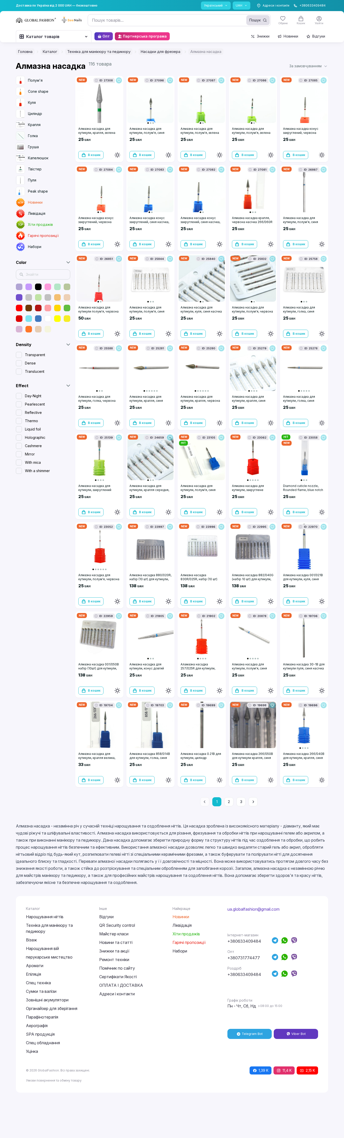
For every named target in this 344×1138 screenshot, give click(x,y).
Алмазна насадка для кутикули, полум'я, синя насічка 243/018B (249, 668)
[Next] (253, 801)
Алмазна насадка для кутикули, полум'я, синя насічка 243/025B (300, 222)
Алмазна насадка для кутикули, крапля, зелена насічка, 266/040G (96, 133)
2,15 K (310, 1070)
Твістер (35, 169)
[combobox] (179, 20)
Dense (30, 363)
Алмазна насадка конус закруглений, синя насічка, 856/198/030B (149, 222)
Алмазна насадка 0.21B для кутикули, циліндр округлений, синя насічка (201, 758)
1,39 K (263, 1070)
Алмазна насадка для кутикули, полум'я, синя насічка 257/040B (146, 133)
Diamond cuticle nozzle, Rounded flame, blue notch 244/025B (303, 490)
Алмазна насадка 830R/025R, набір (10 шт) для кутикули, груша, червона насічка (199, 581)
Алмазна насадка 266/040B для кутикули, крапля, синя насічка (303, 758)
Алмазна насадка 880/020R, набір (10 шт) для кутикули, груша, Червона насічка (150, 579)
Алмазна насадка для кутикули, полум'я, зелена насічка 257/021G (251, 133)
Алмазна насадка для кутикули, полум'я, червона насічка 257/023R (98, 579)
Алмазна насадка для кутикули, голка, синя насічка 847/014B (299, 401)
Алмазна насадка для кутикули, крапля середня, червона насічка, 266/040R (150, 490)
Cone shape (38, 91)
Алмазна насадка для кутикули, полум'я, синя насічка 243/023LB (146, 311)
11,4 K (287, 1070)
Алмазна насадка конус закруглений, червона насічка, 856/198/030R (300, 133)
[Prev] (204, 801)
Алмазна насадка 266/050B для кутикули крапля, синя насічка (252, 758)
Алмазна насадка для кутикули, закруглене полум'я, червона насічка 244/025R (251, 492)
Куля (32, 102)
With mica (33, 462)
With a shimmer (37, 471)
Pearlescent (35, 404)
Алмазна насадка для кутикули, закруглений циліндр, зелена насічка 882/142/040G (96, 492)
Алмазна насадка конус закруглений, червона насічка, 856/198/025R (96, 222)
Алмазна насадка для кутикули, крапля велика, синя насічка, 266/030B (96, 758)
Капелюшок (38, 158)
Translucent (34, 371)
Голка (33, 136)
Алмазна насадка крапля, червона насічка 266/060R (252, 220)
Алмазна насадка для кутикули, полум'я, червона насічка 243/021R (252, 311)
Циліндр (35, 113)
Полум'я (35, 80)
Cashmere (33, 446)
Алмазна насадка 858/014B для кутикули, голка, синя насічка (149, 758)
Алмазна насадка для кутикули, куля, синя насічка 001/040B (201, 311)
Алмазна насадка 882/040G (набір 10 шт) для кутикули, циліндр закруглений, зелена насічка (252, 581)
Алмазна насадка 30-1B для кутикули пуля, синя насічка (304, 666)
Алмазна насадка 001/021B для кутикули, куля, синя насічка (303, 579)
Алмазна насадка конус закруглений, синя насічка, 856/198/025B (200, 222)
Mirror (30, 454)
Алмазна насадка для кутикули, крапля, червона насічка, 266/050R (200, 401)
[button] (308, 66)
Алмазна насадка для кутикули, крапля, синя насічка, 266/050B (248, 401)
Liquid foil (33, 429)
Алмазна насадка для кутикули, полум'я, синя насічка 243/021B (198, 490)
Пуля (32, 180)
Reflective (33, 412)
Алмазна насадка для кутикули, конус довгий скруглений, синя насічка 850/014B (148, 670)
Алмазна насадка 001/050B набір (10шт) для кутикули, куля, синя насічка (98, 668)
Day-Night (33, 396)
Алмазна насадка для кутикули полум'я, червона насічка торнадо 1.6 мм (98, 311)
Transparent (35, 355)
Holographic (35, 437)
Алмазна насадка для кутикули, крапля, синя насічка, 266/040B (146, 401)
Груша (33, 147)
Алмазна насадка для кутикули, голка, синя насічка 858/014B (299, 311)
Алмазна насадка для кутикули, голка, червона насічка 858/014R (97, 401)
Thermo (31, 421)
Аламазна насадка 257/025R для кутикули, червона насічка (198, 668)
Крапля (34, 124)
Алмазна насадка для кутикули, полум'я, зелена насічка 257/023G (200, 133)
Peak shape (38, 191)
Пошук (255, 20)
